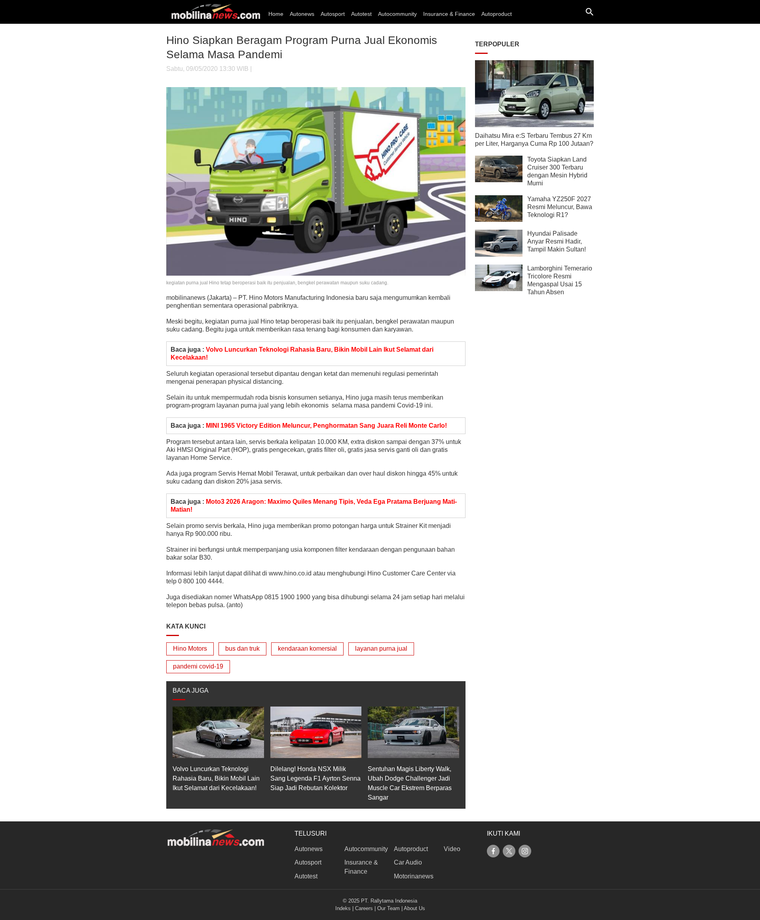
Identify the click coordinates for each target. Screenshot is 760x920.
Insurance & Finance (449, 14)
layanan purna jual (381, 648)
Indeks (343, 908)
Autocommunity (397, 14)
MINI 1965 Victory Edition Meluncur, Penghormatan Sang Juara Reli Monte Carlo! (326, 425)
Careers (364, 908)
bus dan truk (242, 648)
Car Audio (408, 862)
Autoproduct (496, 14)
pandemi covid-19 (198, 666)
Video (452, 849)
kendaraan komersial (307, 648)
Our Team (388, 908)
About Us (414, 908)
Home (275, 14)
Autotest (361, 14)
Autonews (302, 14)
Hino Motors (190, 648)
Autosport (333, 14)
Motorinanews (413, 876)
